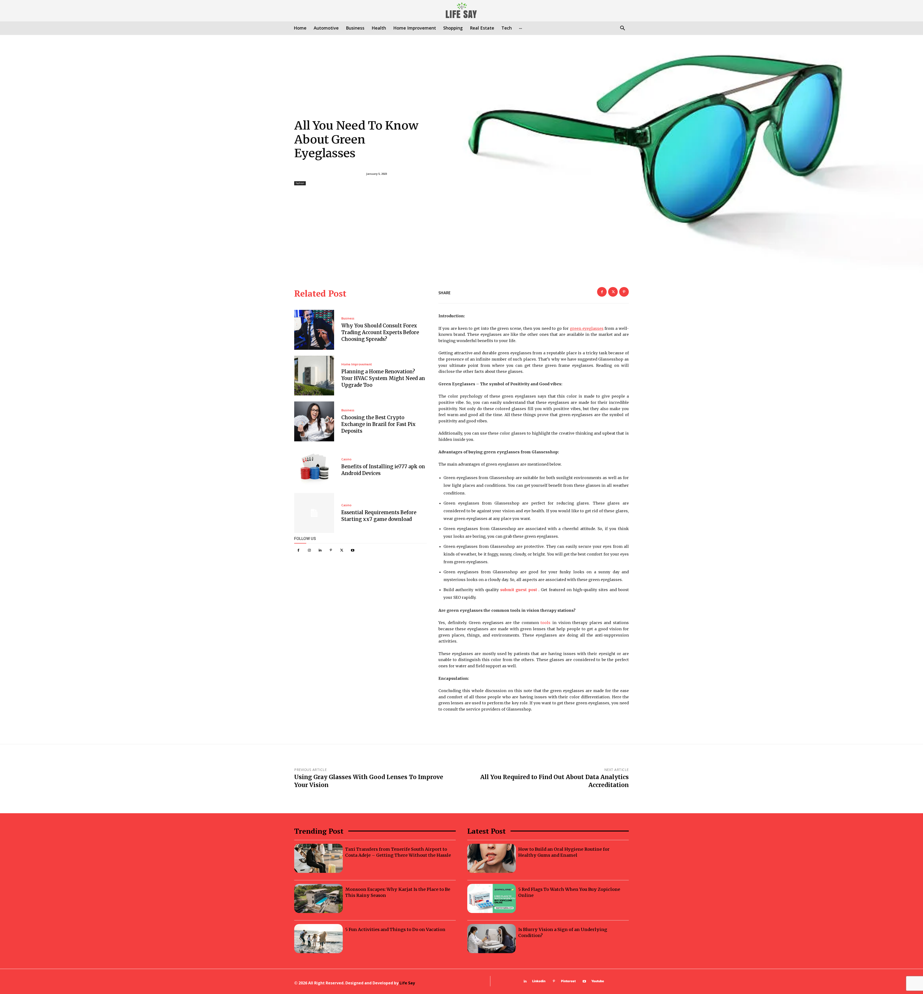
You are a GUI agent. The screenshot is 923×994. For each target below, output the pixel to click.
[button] (622, 28)
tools (545, 622)
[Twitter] (341, 550)
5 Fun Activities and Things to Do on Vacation (395, 929)
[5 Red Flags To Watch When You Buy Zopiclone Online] (491, 898)
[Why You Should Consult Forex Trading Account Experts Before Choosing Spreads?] (314, 330)
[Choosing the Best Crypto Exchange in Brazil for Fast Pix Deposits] (314, 421)
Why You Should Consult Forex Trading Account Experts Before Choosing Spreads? (380, 332)
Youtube (597, 981)
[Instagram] (309, 550)
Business (347, 318)
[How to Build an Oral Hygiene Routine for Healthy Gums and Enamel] (491, 858)
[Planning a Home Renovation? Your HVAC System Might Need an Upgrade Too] (314, 376)
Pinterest (568, 981)
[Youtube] (352, 550)
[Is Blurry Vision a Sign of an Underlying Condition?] (491, 938)
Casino (346, 459)
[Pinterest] (331, 550)
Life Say (407, 983)
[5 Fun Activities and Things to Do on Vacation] (318, 938)
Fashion (300, 183)
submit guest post (518, 589)
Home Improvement (356, 364)
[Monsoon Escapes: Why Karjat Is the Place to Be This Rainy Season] (318, 898)
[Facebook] (298, 550)
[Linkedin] (320, 550)
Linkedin (538, 981)
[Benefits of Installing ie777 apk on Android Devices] (314, 467)
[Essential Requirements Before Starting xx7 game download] (314, 513)
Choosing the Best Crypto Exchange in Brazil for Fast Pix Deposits (378, 424)
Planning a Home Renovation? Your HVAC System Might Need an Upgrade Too (383, 378)
